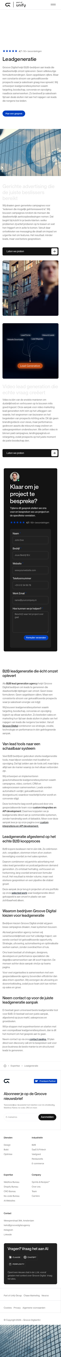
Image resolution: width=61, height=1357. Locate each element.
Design (7, 1145)
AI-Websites (9, 1201)
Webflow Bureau (11, 1182)
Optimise (8, 1154)
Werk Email (19, 593)
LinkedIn (8, 1234)
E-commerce (38, 1163)
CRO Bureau (10, 1191)
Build (6, 1149)
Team (34, 1191)
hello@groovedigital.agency (17, 1225)
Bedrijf (17, 548)
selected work (19, 893)
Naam (16, 533)
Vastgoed (36, 1154)
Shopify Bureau (11, 1187)
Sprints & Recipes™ (41, 1182)
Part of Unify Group (13, 1295)
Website (18, 563)
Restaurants (37, 1159)
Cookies (8, 1308)
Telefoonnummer (22, 578)
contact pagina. (37, 1039)
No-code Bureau (11, 1196)
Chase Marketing (32, 1295)
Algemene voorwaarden (34, 1308)
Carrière (36, 1196)
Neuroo (45, 1295)
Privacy (17, 1308)
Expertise (15, 1066)
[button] (53, 4)
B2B (34, 1145)
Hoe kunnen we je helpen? (28, 608)
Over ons (36, 1187)
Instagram (8, 1230)
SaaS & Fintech (39, 1149)
